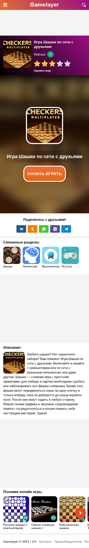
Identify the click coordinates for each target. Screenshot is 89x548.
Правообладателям (68, 541)
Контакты (45, 541)
